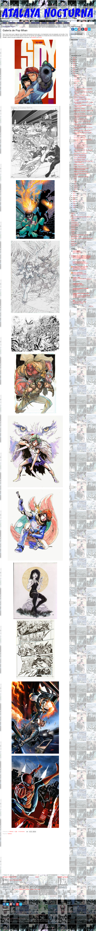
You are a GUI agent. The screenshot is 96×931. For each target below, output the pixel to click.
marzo (75, 185)
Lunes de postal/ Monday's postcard (79, 234)
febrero (76, 187)
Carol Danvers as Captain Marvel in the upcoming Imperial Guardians (81, 296)
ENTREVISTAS (74, 225)
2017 (74, 67)
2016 (74, 69)
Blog (72, 215)
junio (75, 87)
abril (75, 183)
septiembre (77, 81)
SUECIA (73, 245)
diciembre (76, 75)
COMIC (27, 23)
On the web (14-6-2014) (79, 137)
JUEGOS (66, 23)
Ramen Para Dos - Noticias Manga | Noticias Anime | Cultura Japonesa (82, 256)
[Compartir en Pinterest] (35, 831)
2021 (74, 59)
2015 (74, 71)
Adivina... (73, 213)
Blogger (53, 927)
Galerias (10, 833)
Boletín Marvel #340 (77, 252)
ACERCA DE (20, 23)
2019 (74, 63)
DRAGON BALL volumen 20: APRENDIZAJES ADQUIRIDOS (80, 268)
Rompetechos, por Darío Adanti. (80, 274)
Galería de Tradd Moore (79, 142)
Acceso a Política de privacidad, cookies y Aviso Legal (14, 918)
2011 (74, 195)
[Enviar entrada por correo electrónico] (27, 831)
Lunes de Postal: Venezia (80, 155)
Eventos (73, 227)
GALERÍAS (59, 23)
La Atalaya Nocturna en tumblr (80, 288)
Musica (73, 241)
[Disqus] (35, 854)
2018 (74, 65)
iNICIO (4, 23)
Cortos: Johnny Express (79, 135)
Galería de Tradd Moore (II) (80, 119)
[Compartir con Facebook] (34, 831)
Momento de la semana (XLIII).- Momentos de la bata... (81, 169)
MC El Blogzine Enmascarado (80, 266)
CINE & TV (51, 23)
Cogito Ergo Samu (77, 283)
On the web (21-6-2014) (79, 113)
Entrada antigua (63, 877)
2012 (74, 193)
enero (75, 189)
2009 (74, 199)
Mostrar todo (91, 306)
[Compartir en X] (32, 831)
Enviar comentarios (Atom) (15, 880)
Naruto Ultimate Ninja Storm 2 (81, 144)
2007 (74, 203)
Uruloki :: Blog (76, 277)
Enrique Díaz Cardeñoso (20, 911)
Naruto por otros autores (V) (80, 153)
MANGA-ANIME (35, 23)
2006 (74, 205)
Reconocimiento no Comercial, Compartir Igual (64, 911)
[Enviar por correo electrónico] (29, 831)
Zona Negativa (76, 251)
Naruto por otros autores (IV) (81, 171)
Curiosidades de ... (75, 224)
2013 (74, 191)
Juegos (73, 231)
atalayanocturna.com (22, 913)
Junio (75, 178)
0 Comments (21, 831)
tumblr (40, 37)
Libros (72, 233)
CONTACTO (12, 23)
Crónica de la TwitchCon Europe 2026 (81, 258)
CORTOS (44, 23)
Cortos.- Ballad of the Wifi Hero (81, 176)
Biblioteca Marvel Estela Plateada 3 (80, 263)
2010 (74, 197)
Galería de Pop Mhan (79, 164)
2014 (74, 73)
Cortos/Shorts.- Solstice (79, 108)
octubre (76, 79)
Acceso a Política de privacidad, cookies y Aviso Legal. (27, 889)
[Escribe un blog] (31, 831)
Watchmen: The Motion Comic (81, 95)
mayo (75, 181)
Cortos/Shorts (74, 222)
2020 (74, 61)
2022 (74, 57)
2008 (74, 201)
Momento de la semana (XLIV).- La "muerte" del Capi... (82, 147)
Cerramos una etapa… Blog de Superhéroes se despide (79, 302)
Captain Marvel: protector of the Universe (81, 216)
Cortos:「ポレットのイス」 (80, 166)
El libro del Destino (78, 272)
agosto (76, 83)
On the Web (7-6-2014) (79, 159)
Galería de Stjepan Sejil (79, 97)
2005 (74, 207)
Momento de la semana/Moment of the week (81, 238)
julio (75, 85)
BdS (74, 300)
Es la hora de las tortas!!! (79, 261)
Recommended (76, 289)
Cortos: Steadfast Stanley (80, 157)
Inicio (37, 877)
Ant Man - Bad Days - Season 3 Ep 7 (82, 130)
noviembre (76, 77)
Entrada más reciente (9, 877)
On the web (74, 243)
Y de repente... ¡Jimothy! (78, 284)
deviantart (33, 37)
